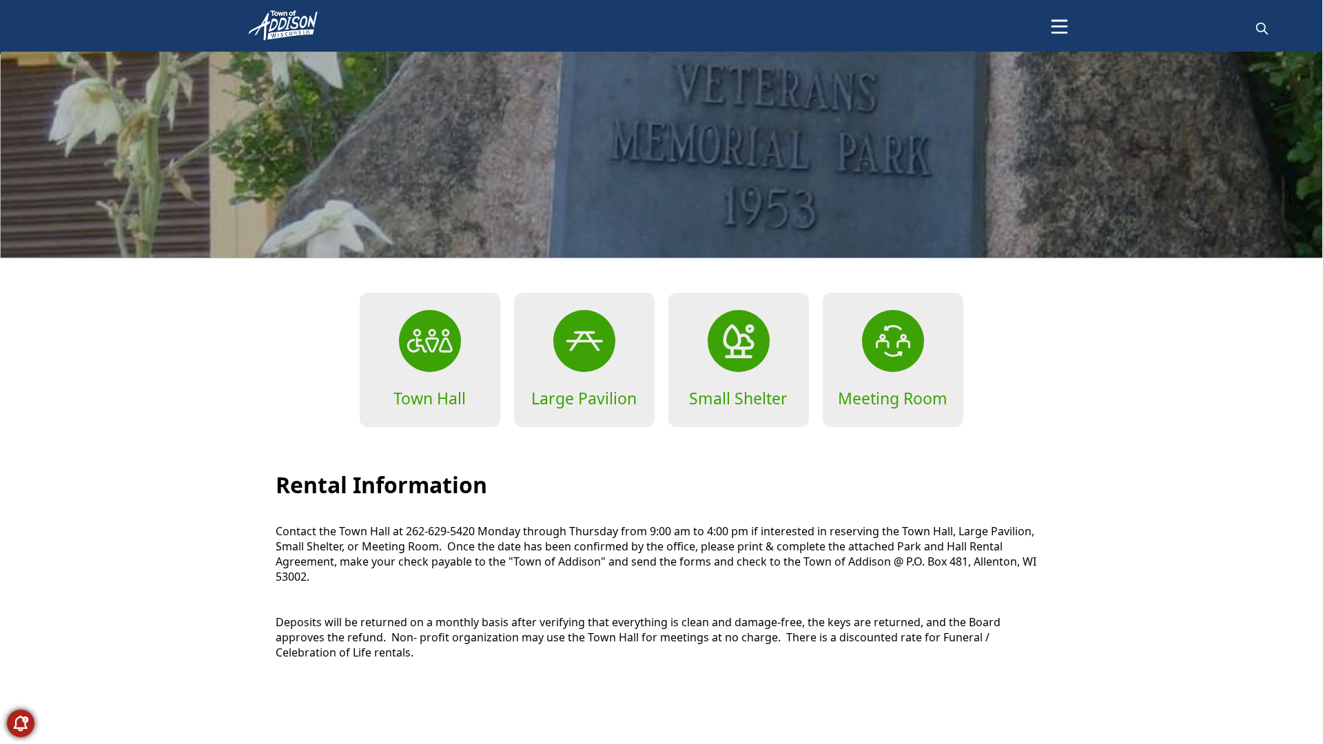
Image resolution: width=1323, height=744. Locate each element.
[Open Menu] (1059, 26)
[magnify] (1262, 29)
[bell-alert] (20, 723)
